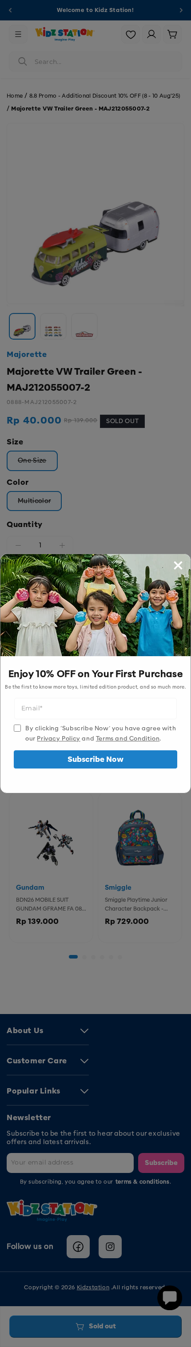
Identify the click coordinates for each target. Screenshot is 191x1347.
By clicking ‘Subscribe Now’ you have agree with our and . (100, 733)
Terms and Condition (127, 738)
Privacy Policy (58, 738)
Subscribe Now (95, 759)
